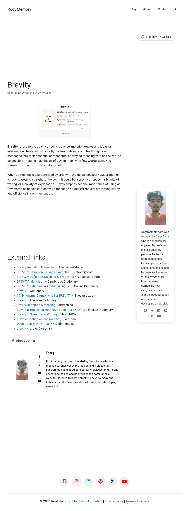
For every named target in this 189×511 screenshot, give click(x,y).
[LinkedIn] (159, 310)
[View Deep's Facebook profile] (39, 357)
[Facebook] (145, 310)
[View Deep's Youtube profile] (39, 381)
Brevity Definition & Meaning (36, 267)
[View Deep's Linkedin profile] (39, 373)
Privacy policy (114, 501)
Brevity (21, 300)
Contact (163, 9)
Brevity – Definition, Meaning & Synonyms (45, 277)
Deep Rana (95, 361)
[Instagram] (152, 310)
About (147, 9)
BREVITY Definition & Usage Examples (43, 272)
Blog (133, 9)
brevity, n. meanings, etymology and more (45, 310)
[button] (176, 9)
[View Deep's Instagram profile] (39, 365)
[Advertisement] (64, 53)
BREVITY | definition (30, 281)
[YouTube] (159, 316)
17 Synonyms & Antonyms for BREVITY (44, 295)
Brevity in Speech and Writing (37, 314)
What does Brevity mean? (34, 324)
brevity (21, 291)
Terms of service (137, 501)
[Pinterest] (166, 310)
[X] (152, 316)
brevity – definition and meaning (39, 319)
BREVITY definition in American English (44, 286)
